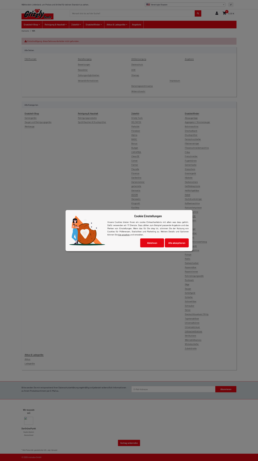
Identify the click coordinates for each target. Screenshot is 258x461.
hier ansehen (124, 234)
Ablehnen (152, 242)
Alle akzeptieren (176, 242)
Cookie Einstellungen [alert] (148, 216)
